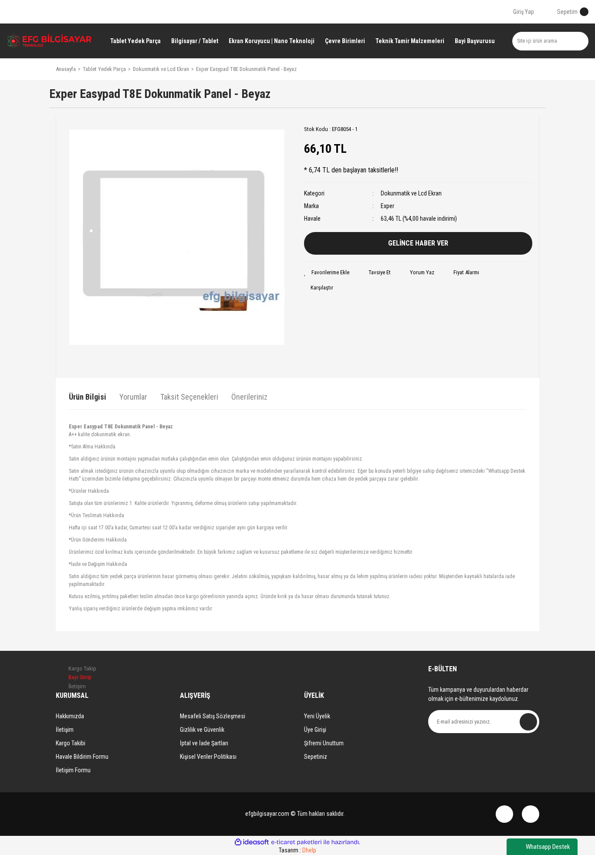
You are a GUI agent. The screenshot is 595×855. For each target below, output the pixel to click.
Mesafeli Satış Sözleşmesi (212, 716)
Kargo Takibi (70, 743)
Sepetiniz (315, 756)
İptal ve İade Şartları (204, 743)
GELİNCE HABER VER (418, 243)
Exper (387, 205)
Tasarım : (297, 850)
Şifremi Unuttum (324, 743)
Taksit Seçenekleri (189, 396)
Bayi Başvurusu (475, 40)
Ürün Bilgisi (87, 396)
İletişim (65, 729)
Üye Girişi (315, 729)
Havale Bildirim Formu (82, 756)
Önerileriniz (249, 396)
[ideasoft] (251, 842)
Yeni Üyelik (317, 716)
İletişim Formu (73, 770)
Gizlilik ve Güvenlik (202, 729)
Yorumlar (133, 396)
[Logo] (50, 40)
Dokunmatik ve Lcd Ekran (411, 193)
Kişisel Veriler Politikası (208, 756)
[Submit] (528, 721)
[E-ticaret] (296, 842)
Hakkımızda (70, 716)
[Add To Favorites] (326, 272)
